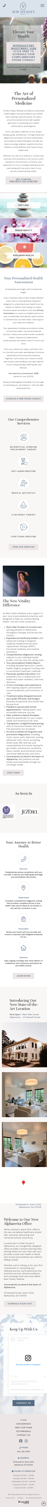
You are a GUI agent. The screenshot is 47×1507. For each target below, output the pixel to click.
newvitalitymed (34, 1390)
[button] (42, 5)
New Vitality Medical (18, 1390)
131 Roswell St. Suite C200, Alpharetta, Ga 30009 (28, 1206)
